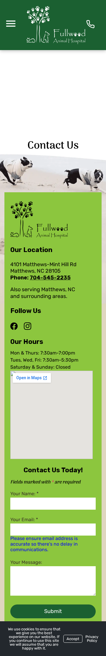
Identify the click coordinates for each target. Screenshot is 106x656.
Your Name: (24, 493)
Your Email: (24, 519)
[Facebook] (15, 326)
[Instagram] (27, 326)
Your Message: (26, 562)
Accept (73, 639)
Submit (53, 611)
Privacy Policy (91, 639)
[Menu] (10, 23)
